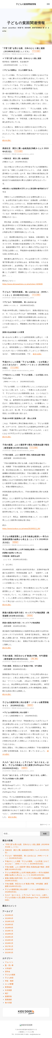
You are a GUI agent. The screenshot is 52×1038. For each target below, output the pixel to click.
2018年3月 (9, 940)
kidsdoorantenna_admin (25, 54)
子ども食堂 (9, 978)
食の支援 (8, 1003)
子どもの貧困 (36, 51)
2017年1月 (9, 946)
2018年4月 (9, 937)
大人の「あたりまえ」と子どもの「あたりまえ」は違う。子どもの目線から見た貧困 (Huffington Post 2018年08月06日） (27, 765)
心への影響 (9, 984)
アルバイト (9, 962)
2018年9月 (9, 924)
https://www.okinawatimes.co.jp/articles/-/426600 (22, 284)
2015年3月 (9, 952)
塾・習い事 (9, 965)
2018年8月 (9, 928)
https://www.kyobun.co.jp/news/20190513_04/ (21, 528)
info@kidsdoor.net (35, 1034)
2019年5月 (9, 918)
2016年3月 (9, 949)
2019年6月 (9, 915)
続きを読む (6, 140)
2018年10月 (9, 921)
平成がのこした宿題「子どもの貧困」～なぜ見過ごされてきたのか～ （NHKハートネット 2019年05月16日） (25, 365)
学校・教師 (34, 658)
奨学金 (7, 971)
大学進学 (8, 968)
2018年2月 (9, 943)
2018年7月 (9, 931)
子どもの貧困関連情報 (26, 4)
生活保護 (8, 990)
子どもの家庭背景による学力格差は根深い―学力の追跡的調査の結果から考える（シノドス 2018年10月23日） (25, 539)
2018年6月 (9, 934)
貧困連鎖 (8, 999)
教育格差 (15, 542)
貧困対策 (30, 705)
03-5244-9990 (19, 1034)
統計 (6, 993)
